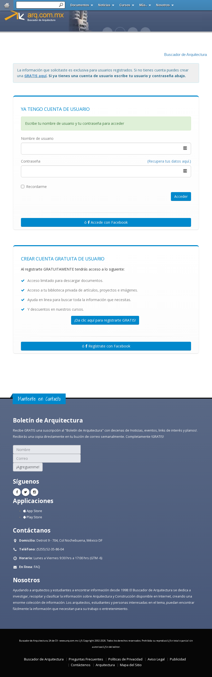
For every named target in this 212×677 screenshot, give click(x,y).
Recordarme (36, 186)
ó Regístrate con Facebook (106, 346)
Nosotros (163, 5)
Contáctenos (80, 665)
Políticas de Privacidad (125, 659)
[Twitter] (25, 492)
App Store (34, 511)
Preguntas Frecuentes (86, 659)
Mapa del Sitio (131, 665)
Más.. (143, 5)
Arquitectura (105, 665)
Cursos (124, 5)
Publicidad (178, 659)
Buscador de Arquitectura (185, 55)
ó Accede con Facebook (106, 222)
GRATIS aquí (35, 75)
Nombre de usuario (37, 138)
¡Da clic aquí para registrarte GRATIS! (105, 320)
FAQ (37, 567)
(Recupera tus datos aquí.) (169, 161)
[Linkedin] (34, 492)
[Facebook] (17, 492)
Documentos (79, 5)
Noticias (104, 5)
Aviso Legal (156, 659)
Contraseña (30, 161)
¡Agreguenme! (27, 466)
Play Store (34, 517)
